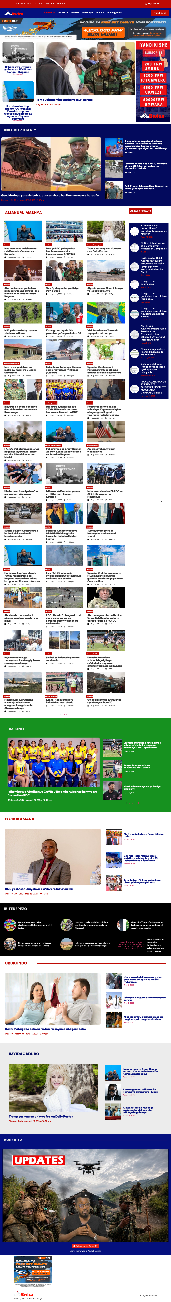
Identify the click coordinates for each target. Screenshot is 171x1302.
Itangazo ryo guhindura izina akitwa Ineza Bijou (154, 296)
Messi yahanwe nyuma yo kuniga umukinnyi (142, 787)
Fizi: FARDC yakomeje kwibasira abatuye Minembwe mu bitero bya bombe (63, 575)
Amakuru (63, 12)
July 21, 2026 (145, 252)
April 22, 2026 (129, 863)
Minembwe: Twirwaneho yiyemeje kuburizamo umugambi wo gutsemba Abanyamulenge (18, 703)
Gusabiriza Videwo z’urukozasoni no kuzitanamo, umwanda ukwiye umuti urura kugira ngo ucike (147, 925)
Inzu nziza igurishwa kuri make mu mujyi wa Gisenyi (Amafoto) (20, 369)
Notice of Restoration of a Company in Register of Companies (154, 246)
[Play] (85, 1195)
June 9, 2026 (145, 275)
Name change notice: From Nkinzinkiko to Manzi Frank (153, 352)
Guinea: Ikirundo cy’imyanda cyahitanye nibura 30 (104, 701)
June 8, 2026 (129, 985)
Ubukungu (87, 12)
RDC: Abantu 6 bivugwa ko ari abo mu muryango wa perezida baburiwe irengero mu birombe (63, 619)
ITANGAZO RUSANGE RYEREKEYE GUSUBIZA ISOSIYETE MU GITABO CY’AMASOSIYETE (153, 387)
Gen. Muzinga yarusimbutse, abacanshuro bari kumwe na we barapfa (50, 195)
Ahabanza (49, 12)
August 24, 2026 (18, 120)
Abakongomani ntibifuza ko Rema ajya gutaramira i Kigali (140, 1090)
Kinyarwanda (23, 4)
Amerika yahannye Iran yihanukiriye (101, 450)
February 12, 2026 (147, 358)
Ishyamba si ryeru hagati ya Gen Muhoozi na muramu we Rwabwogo (20, 409)
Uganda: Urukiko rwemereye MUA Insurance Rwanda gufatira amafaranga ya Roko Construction (105, 577)
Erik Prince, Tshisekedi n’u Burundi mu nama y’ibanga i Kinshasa (146, 187)
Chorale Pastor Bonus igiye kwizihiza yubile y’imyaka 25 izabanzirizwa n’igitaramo (141, 858)
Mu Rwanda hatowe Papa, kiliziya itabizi (143, 835)
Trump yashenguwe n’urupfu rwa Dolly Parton (104, 250)
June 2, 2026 (129, 1022)
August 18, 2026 (147, 237)
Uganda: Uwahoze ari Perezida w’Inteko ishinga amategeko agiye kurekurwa (104, 369)
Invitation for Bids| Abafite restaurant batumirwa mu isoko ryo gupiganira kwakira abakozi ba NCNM (152, 265)
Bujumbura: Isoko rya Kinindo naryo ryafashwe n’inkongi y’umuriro (63, 369)
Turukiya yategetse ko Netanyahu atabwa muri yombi (101, 533)
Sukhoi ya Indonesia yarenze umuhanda (62, 659)
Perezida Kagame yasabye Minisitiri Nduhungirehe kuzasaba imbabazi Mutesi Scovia (61, 534)
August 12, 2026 (130, 192)
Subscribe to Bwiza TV (87, 1246)
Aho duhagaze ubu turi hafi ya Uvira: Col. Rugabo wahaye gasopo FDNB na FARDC (104, 618)
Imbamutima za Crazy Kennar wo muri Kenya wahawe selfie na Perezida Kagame (63, 451)
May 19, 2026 (145, 287)
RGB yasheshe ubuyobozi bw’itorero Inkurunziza (39, 889)
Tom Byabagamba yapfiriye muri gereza (64, 99)
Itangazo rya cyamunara (148, 282)
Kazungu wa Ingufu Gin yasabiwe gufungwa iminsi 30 (63, 332)
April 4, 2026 (129, 885)
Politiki (75, 12)
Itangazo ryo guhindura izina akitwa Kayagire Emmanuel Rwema (154, 312)
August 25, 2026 (18, 74)
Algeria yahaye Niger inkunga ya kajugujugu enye (105, 289)
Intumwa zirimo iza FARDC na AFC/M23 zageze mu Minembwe (105, 494)
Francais (49, 4)
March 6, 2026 (146, 343)
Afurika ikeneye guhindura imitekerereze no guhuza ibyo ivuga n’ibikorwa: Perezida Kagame (21, 292)
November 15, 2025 (148, 396)
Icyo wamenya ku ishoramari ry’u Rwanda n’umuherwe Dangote (21, 251)
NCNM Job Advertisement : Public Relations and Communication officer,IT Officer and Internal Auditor (153, 332)
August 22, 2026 (129, 793)
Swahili (61, 4)
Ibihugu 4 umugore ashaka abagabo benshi (145, 998)
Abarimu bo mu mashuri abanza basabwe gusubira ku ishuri (21, 618)
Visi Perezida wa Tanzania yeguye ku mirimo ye (102, 332)
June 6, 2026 (129, 1003)
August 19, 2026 (130, 152)
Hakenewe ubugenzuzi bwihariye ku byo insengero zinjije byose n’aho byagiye (92, 944)
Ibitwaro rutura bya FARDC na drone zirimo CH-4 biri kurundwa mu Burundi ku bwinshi (146, 166)
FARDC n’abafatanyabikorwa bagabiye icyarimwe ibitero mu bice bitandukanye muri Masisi (21, 453)
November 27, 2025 (148, 375)
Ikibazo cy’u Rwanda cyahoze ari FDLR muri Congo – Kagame (18, 69)
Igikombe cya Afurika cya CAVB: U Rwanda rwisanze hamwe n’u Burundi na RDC (62, 409)
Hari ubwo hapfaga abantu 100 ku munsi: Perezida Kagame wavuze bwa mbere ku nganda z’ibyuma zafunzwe (18, 112)
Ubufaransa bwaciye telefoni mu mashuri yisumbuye (21, 492)
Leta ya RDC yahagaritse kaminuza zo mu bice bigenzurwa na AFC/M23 (60, 251)
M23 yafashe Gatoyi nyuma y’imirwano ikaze (20, 332)
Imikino (100, 12)
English (38, 4)
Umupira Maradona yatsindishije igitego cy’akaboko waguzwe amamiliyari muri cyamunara (104, 661)
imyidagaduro (114, 12)
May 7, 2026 (145, 302)
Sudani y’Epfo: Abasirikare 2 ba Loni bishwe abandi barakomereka (21, 533)
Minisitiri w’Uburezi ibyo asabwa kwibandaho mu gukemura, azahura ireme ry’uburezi (155, 945)
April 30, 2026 (129, 839)
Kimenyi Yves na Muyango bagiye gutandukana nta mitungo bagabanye (138, 1110)
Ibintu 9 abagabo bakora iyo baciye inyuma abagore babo (45, 1029)
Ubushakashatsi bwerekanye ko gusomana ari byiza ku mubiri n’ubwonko (142, 979)
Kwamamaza (14, 363)
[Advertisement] (144, 452)
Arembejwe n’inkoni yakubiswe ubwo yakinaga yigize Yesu (142, 881)
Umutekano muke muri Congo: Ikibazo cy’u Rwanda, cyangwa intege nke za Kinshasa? (91, 925)
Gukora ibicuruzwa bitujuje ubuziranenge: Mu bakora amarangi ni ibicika (35, 925)
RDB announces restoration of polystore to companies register (154, 229)
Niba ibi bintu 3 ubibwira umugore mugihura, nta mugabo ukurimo (143, 1018)
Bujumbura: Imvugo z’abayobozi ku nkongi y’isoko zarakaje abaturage (22, 660)
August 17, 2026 (130, 172)
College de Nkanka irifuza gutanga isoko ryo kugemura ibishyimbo (153, 368)
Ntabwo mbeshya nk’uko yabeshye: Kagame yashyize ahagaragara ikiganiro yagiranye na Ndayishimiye (104, 410)
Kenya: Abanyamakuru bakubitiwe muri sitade (59, 701)
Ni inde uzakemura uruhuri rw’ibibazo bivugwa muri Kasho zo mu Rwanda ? (34, 944)
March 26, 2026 (146, 320)
